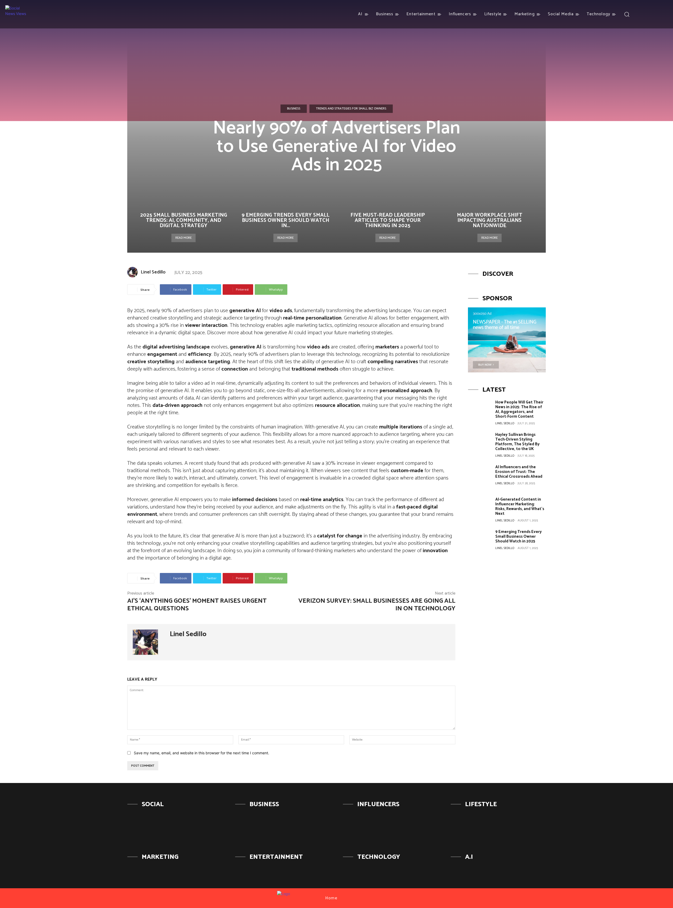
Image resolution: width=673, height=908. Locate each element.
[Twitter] (660, 14)
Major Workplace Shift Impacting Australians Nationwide (489, 220)
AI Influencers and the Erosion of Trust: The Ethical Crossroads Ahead (518, 472)
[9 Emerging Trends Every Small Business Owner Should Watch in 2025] (479, 541)
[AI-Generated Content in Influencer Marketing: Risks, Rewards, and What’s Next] (479, 509)
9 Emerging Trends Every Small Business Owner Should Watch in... (285, 220)
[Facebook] (641, 14)
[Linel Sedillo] (133, 272)
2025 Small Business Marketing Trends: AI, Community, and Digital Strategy (183, 220)
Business (293, 108)
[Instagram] (650, 14)
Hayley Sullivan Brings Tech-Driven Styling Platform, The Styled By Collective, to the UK (517, 441)
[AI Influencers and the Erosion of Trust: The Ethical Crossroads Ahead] (479, 476)
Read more (183, 237)
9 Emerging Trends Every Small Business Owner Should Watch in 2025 (518, 536)
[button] (627, 14)
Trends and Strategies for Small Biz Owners (351, 108)
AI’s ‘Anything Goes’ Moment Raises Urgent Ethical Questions (197, 605)
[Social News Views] (15, 14)
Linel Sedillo (153, 272)
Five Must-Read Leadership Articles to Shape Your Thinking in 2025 (387, 220)
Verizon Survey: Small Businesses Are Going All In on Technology (376, 605)
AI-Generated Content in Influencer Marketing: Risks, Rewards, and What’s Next (519, 506)
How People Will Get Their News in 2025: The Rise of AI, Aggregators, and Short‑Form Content (519, 409)
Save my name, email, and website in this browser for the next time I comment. (201, 753)
